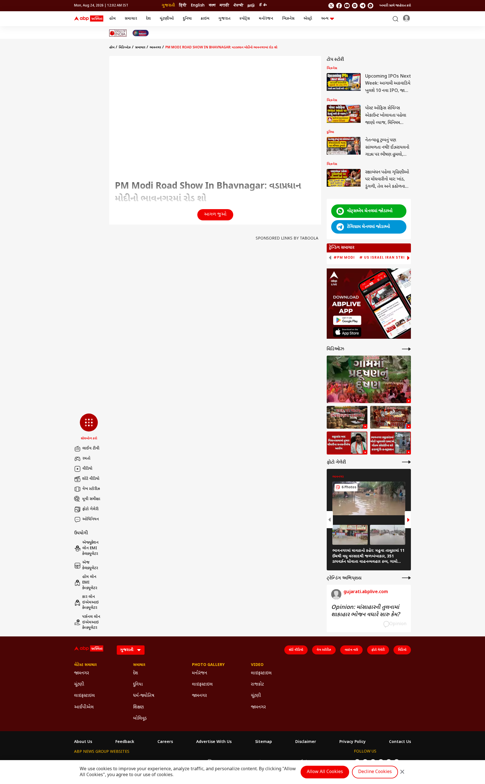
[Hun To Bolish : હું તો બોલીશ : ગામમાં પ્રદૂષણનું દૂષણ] (369, 379)
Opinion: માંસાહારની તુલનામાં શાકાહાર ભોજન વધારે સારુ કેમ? (365, 611)
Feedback (124, 742)
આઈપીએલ (84, 707)
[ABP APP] (347, 320)
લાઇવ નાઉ (351, 650)
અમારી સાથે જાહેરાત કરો (395, 5)
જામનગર (81, 673)
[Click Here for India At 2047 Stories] (140, 33)
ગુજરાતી (168, 5)
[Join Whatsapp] (370, 5)
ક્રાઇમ (205, 18)
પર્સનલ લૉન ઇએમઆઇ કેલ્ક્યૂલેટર (91, 622)
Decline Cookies (375, 772)
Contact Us (400, 742)
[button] (88, 427)
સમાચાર (131, 18)
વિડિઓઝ (125, 47)
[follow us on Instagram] (354, 5)
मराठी (224, 5)
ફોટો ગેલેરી (90, 509)
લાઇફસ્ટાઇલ (84, 696)
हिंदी (183, 5)
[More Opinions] (406, 578)
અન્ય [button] (324, 18)
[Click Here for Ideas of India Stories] (118, 33)
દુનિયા (187, 18)
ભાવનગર (155, 47)
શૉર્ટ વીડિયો (90, 479)
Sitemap (263, 742)
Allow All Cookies (325, 772)
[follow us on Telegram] (362, 5)
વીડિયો (87, 468)
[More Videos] (406, 349)
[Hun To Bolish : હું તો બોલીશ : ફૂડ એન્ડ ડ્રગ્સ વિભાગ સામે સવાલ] (390, 417)
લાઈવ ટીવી (90, 448)
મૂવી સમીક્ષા (91, 499)
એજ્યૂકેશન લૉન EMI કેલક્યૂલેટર (90, 548)
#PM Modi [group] (344, 257)
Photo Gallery (208, 665)
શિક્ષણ (138, 707)
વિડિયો (402, 650)
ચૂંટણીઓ (167, 18)
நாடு (251, 5)
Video (257, 665)
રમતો (86, 458)
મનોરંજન (266, 18)
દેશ (148, 18)
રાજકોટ (257, 685)
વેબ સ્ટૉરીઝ (91, 489)
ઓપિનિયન (90, 519)
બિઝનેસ (288, 18)
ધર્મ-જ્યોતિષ (143, 696)
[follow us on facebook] (339, 5)
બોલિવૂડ (140, 719)
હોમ (112, 18)
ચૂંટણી (79, 685)
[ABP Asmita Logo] (88, 18)
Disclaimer (305, 742)
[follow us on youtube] (347, 5)
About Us (83, 742)
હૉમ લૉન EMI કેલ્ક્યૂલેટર (89, 582)
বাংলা (212, 5)
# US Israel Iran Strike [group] (384, 257)
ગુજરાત (224, 18)
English (198, 5)
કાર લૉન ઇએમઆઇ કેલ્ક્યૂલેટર (90, 602)
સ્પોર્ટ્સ (244, 18)
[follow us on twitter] (331, 5)
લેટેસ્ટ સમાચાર (85, 665)
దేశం (263, 5)
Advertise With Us (214, 742)
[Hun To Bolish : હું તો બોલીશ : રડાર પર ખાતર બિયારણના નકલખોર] (347, 417)
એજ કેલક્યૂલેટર (90, 565)
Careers (165, 742)
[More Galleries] (406, 462)
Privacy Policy (352, 742)
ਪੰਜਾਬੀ (238, 5)
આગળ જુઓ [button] (215, 215)
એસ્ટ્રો (307, 18)
